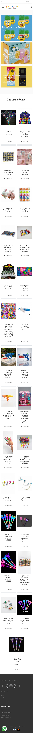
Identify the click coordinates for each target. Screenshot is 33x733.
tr (1, 1)
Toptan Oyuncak (8, 54)
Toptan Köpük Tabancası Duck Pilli (14, 52)
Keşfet (6, 58)
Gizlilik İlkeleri (4, 710)
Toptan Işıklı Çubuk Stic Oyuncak (8, 577)
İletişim (3, 698)
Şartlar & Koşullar (6, 712)
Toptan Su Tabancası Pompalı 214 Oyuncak (8, 373)
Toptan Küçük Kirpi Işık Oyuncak (24, 287)
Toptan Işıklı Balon (8, 132)
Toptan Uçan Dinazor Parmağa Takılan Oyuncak (8, 458)
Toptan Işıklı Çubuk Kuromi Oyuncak (24, 620)
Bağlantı (27, 1)
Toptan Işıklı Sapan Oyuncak (8, 498)
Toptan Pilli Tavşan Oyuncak (8, 209)
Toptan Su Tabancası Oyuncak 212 (25, 326)
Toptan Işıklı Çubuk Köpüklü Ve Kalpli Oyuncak (16, 660)
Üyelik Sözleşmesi (6, 717)
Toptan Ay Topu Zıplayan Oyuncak (25, 133)
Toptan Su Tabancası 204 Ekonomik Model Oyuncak (8, 414)
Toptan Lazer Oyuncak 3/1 (8, 286)
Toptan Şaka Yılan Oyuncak (8, 171)
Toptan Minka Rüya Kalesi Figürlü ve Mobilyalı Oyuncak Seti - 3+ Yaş (25, 416)
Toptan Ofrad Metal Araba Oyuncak (8, 247)
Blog (2, 695)
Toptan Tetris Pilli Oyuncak (11, 76)
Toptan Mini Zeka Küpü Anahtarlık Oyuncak (8, 620)
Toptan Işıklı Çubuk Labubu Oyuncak (8, 536)
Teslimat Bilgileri (5, 715)
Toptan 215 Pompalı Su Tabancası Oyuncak (24, 373)
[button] (12, 38)
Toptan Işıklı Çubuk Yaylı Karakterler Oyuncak (25, 537)
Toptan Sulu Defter (25, 171)
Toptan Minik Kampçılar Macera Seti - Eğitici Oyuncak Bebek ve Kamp (25, 579)
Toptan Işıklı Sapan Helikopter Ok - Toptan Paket (25, 458)
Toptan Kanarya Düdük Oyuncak (24, 209)
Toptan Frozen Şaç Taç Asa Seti (24, 498)
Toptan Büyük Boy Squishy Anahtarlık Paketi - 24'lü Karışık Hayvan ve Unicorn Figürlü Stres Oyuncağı (8, 330)
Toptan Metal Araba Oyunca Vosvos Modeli (24, 247)
